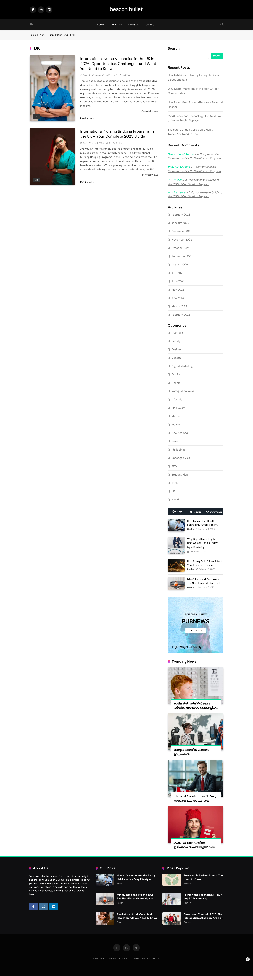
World (175, 499)
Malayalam (178, 408)
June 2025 (178, 281)
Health (176, 383)
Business (177, 349)
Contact (150, 24)
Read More (86, 118)
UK (36, 116)
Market (176, 416)
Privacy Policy (118, 958)
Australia (177, 333)
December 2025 (182, 231)
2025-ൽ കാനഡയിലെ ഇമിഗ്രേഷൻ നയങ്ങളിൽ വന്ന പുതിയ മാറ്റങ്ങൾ (194, 847)
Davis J (86, 75)
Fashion (176, 374)
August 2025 (180, 264)
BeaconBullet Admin (180, 154)
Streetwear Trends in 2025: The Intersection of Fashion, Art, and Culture (203, 917)
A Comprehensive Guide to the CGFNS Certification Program (194, 156)
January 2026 (180, 223)
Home (101, 24)
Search (174, 48)
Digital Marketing (182, 366)
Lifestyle (177, 399)
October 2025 (180, 248)
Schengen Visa (181, 458)
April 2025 (178, 298)
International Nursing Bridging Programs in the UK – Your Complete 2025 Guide (117, 134)
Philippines (178, 449)
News (131, 24)
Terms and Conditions (146, 958)
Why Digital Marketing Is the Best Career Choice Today (203, 541)
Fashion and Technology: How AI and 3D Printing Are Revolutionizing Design (203, 898)
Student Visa (180, 474)
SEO (174, 466)
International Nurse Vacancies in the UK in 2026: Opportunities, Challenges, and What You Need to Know (118, 63)
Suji (85, 143)
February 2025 (181, 314)
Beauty (176, 341)
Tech (175, 483)
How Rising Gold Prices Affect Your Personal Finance (204, 563)
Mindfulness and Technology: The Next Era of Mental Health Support (204, 583)
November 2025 (182, 239)
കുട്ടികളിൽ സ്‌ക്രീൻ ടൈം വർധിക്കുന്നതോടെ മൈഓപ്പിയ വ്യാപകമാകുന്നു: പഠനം (194, 708)
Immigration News (183, 391)
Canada (176, 357)
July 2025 (178, 273)
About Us (116, 24)
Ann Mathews (176, 192)
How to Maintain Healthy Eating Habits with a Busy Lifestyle (202, 524)
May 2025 (178, 289)
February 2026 (181, 214)
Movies (176, 424)
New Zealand (180, 433)
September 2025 (182, 256)
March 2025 (179, 306)
